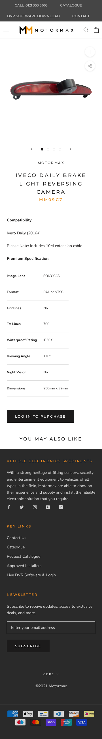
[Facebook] (9, 506)
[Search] (86, 30)
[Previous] (31, 149)
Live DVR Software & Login (31, 575)
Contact (81, 16)
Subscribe (28, 646)
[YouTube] (48, 506)
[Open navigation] (6, 30)
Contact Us (16, 537)
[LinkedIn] (61, 506)
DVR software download (33, 16)
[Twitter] (22, 506)
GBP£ (48, 674)
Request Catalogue (23, 556)
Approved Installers (24, 565)
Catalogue (71, 5)
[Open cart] (96, 30)
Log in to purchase (40, 416)
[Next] (70, 149)
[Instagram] (35, 506)
